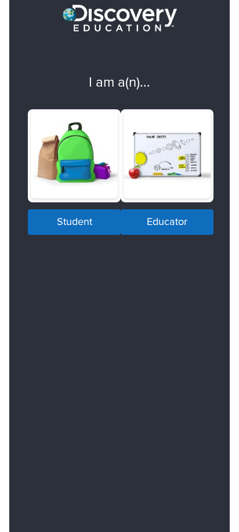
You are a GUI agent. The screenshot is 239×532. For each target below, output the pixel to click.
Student (74, 221)
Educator (167, 221)
